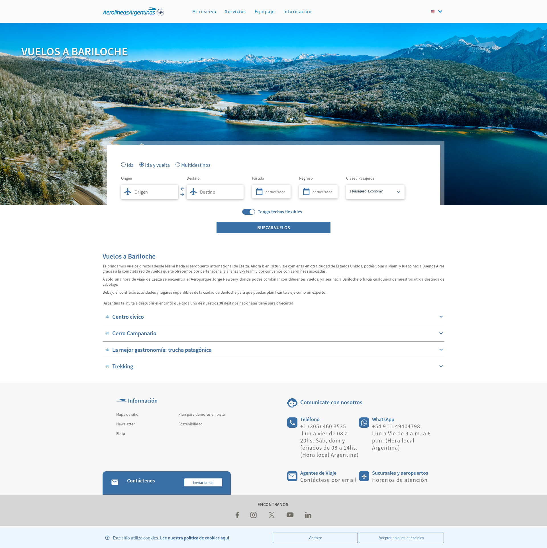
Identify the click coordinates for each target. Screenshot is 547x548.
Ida (130, 164)
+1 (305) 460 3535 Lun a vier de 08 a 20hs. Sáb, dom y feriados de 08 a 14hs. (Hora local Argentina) (329, 440)
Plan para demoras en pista (201, 414)
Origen (126, 178)
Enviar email (203, 482)
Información (297, 11)
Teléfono (310, 419)
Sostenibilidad (190, 424)
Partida (258, 178)
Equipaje (265, 11)
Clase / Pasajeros (360, 178)
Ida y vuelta (157, 164)
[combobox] (149, 192)
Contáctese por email (328, 479)
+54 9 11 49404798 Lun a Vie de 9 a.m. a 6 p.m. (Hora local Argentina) (401, 437)
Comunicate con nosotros (331, 402)
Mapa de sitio (127, 414)
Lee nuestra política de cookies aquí (194, 538)
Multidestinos (196, 164)
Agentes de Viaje (318, 473)
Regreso (306, 178)
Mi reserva (204, 11)
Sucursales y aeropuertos (400, 473)
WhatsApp (383, 419)
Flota (120, 433)
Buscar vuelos (273, 227)
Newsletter (125, 424)
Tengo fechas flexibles (280, 211)
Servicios (235, 11)
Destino (193, 178)
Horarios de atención (400, 479)
